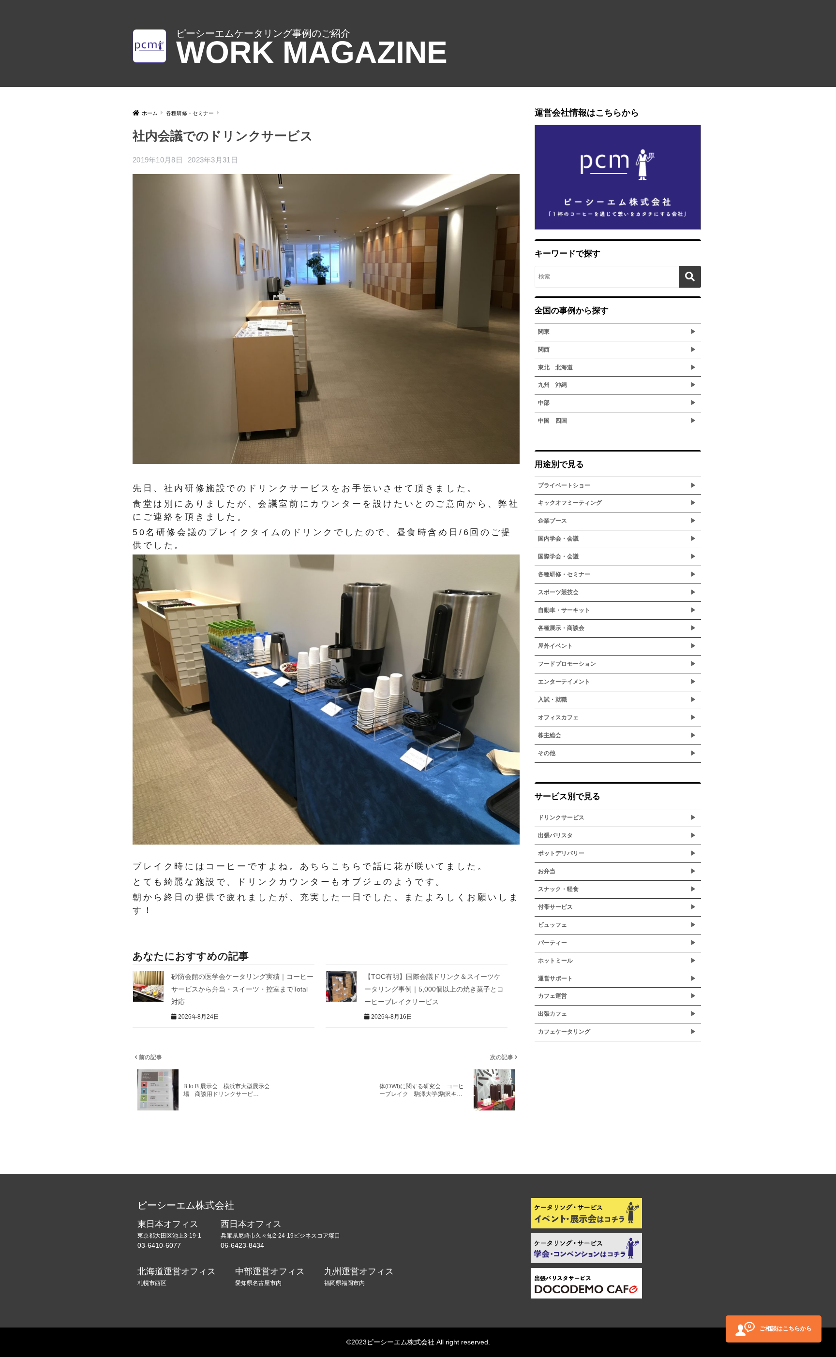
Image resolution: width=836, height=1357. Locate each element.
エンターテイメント (564, 681)
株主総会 (549, 735)
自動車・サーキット (564, 610)
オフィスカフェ (558, 717)
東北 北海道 (555, 367)
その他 (546, 753)
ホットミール (555, 960)
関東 (544, 331)
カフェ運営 (552, 995)
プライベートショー (564, 485)
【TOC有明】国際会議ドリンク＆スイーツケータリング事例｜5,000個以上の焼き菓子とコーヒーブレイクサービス (434, 989)
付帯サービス (555, 907)
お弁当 (546, 871)
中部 (544, 402)
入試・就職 (552, 699)
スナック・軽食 (558, 889)
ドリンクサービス (561, 817)
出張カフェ (552, 1013)
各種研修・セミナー (564, 574)
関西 (544, 349)
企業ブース (552, 520)
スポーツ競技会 (558, 592)
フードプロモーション (567, 663)
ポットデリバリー (561, 853)
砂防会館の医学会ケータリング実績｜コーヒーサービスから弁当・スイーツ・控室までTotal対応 (242, 989)
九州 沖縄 (552, 384)
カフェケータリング (564, 1031)
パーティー (552, 942)
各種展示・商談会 (561, 628)
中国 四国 (552, 420)
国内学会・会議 (558, 538)
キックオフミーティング (570, 502)
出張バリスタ (555, 835)
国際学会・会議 (558, 556)
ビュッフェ (552, 924)
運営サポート (555, 978)
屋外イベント (555, 645)
